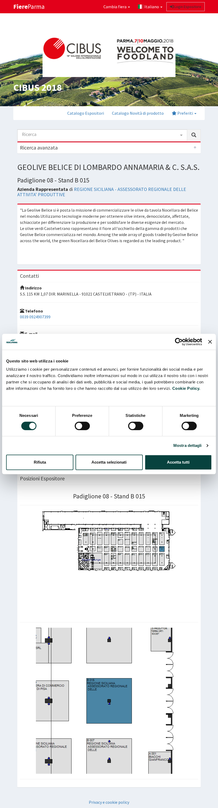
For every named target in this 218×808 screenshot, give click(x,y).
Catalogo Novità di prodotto (138, 113)
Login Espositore (187, 6)
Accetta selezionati (109, 462)
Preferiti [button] (185, 113)
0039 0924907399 (35, 316)
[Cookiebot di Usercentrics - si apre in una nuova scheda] (179, 342)
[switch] (82, 426)
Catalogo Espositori (85, 113)
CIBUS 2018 (37, 87)
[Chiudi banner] (210, 342)
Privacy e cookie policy (109, 802)
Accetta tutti (178, 462)
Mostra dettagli (187, 445)
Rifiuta (40, 462)
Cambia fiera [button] (115, 6)
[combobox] (102, 135)
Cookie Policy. (186, 388)
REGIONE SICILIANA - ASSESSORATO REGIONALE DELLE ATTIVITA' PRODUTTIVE (101, 192)
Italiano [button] (152, 6)
